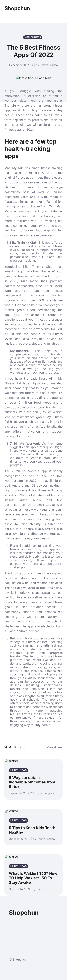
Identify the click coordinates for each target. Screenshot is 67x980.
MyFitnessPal (19, 351)
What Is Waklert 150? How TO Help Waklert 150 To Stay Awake (33, 878)
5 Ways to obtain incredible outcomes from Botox (32, 782)
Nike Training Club (23, 242)
